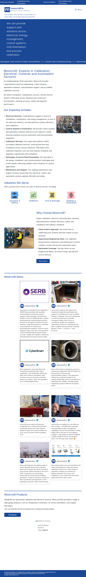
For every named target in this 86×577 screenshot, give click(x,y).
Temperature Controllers (37, 503)
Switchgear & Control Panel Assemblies (22, 157)
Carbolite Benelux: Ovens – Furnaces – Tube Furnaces (65, 328)
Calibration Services (14, 141)
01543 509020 (62, 3)
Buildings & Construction (71, 202)
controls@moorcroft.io (23, 1)
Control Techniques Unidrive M (43, 526)
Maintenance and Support (16, 170)
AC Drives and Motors (57, 503)
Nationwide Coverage (47, 248)
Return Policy (41, 573)
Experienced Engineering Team (51, 239)
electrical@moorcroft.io (65, 1)
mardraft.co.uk (14, 575)
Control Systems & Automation (19, 129)
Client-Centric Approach (48, 229)
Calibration (42, 71)
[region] (59, 562)
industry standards (41, 151)
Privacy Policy (33, 573)
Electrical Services (13, 116)
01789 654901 (21, 3)
